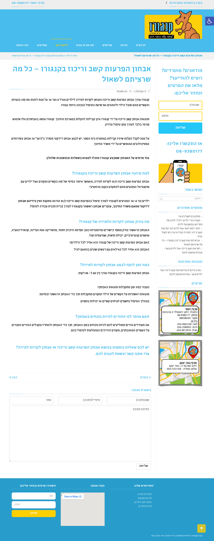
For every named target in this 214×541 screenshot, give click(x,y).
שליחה (180, 128)
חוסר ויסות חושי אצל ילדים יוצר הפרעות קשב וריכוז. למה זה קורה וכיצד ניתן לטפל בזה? (181, 232)
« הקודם (145, 378)
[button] (209, 21)
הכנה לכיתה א (145, 494)
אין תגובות (122, 91)
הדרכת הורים (145, 506)
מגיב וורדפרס (194, 270)
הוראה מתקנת (145, 498)
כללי (68, 56)
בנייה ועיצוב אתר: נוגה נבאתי (163, 536)
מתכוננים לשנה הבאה (189, 216)
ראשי (75, 56)
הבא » (13, 378)
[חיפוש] (161, 199)
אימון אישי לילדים (143, 502)
